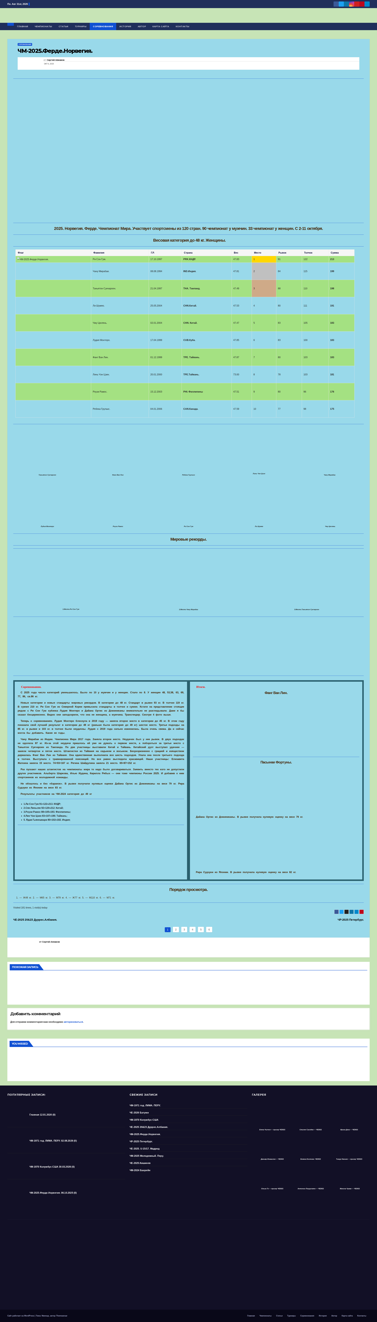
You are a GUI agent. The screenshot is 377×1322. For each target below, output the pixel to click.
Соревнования (103, 26)
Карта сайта (160, 26)
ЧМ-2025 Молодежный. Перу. (147, 1156)
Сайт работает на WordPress (21, 1316)
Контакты (182, 26)
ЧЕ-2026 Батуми (17, 976)
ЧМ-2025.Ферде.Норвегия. (145, 1134)
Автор (142, 26)
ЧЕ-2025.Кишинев (140, 1163)
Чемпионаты (43, 26)
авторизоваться (73, 1022)
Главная (22, 26)
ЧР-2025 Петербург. (351, 919)
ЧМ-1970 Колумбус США (144, 1120)
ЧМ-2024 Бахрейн (140, 1170)
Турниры (81, 26)
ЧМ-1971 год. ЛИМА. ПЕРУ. (145, 1105)
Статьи (63, 26)
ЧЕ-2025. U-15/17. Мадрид (144, 1148)
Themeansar (61, 1316)
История (125, 26)
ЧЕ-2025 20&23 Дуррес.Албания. (35, 919)
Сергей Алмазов (55, 60)
